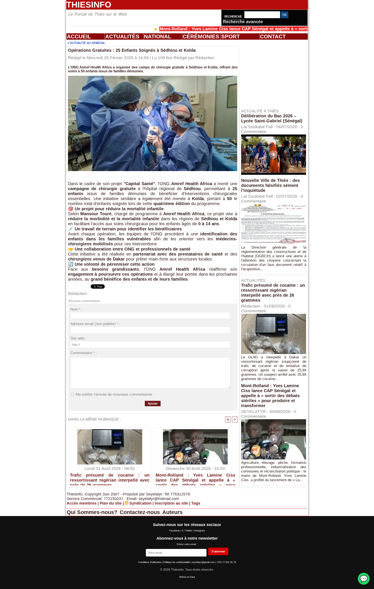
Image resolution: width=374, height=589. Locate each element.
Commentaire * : (83, 353)
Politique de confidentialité (176, 562)
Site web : (78, 338)
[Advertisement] (275, 73)
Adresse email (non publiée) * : (95, 324)
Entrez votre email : (187, 544)
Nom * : (76, 309)
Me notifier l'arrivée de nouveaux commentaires (114, 394)
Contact (273, 36)
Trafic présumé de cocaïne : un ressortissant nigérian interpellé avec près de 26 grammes (110, 478)
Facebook (175, 530)
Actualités (122, 36)
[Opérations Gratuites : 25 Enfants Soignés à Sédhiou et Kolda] (152, 77)
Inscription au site (171, 503)
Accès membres (82, 503)
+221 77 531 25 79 (226, 562)
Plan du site (111, 503)
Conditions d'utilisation (150, 562)
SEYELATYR (253, 411)
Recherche (233, 16)
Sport (230, 36)
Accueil (79, 36)
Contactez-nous (140, 512)
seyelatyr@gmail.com (203, 562)
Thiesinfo (88, 4)
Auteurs (172, 512)
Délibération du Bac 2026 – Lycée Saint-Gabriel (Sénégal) (271, 118)
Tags (195, 503)
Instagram (199, 530)
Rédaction (204, 57)
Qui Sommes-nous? (93, 512)
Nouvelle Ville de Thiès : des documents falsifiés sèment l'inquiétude (270, 185)
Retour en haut (187, 577)
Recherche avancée (243, 21)
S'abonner (218, 551)
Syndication (140, 503)
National (157, 36)
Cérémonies (201, 36)
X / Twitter (187, 530)
